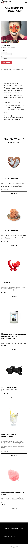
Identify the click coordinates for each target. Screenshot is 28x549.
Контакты (17, 530)
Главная (7, 528)
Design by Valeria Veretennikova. (18, 536)
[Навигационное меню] (26, 2)
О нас (22, 528)
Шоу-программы (14, 528)
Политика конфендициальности (14, 537)
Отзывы (10, 530)
